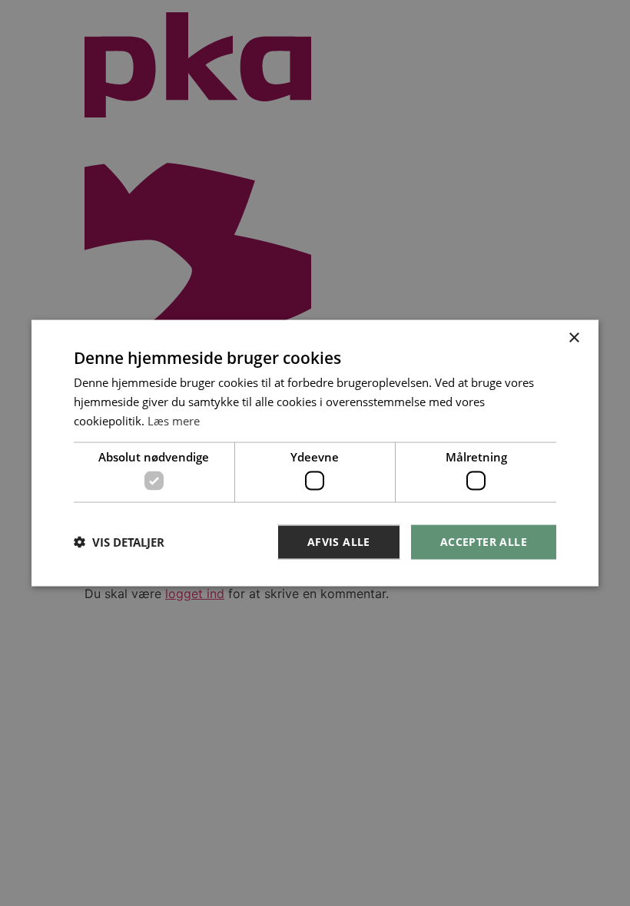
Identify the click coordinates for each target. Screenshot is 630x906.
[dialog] (315, 453)
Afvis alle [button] (338, 541)
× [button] (573, 338)
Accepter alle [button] (483, 541)
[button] (119, 542)
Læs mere (174, 420)
